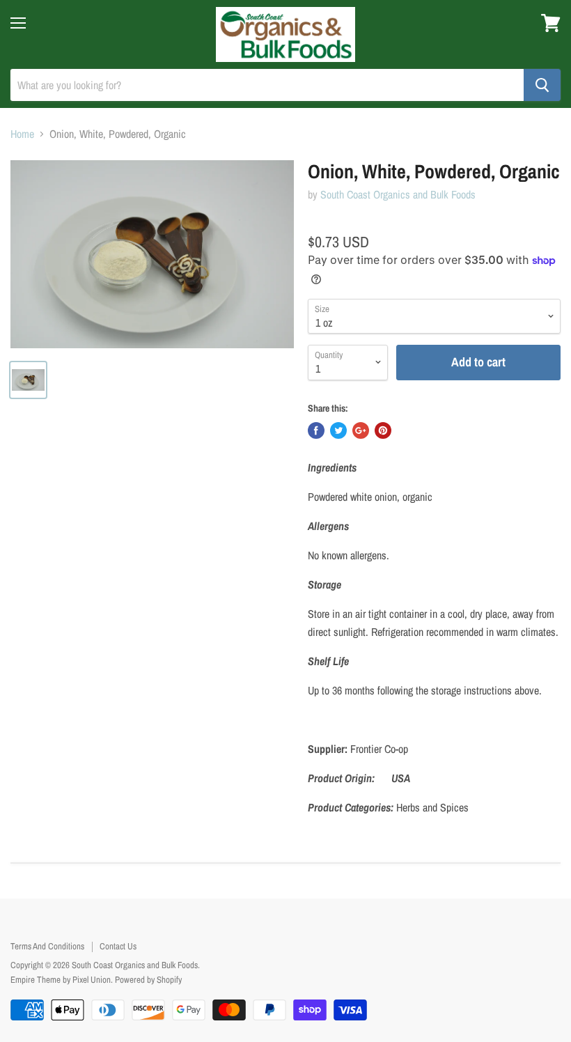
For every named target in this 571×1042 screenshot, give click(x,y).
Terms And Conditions (47, 946)
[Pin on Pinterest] (383, 430)
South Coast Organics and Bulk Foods (398, 194)
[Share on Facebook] (316, 430)
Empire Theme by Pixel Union (60, 980)
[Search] (542, 85)
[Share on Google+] (360, 430)
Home (22, 133)
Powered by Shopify (148, 980)
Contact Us (118, 946)
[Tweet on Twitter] (338, 430)
